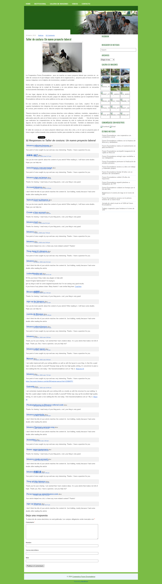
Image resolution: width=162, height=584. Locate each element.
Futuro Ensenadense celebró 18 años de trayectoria (116, 178)
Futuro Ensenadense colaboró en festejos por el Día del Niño (118, 188)
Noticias (40, 35)
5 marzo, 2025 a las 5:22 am (42, 201)
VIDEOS (75, 4)
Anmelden (31, 440)
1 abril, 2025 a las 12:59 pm (41, 428)
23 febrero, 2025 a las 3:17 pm (42, 156)
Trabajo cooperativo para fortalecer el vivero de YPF (118, 209)
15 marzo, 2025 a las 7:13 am (42, 302)
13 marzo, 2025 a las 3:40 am (42, 293)
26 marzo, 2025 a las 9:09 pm (42, 359)
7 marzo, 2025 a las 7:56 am (42, 233)
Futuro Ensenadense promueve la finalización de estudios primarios (118, 162)
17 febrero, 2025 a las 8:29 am (42, 146)
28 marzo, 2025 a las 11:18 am (42, 406)
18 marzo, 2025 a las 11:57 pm (42, 327)
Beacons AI (80, 369)
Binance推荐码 (33, 292)
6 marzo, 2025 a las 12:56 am (42, 213)
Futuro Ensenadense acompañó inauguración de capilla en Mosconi (118, 152)
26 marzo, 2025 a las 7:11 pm (42, 350)
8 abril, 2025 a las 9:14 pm (41, 460)
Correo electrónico (32, 550)
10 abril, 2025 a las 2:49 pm (41, 473)
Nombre (28, 542)
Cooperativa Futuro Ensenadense (83, 576)
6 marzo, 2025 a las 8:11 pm (42, 223)
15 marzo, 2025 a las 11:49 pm (42, 315)
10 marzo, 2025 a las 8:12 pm (42, 262)
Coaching (78, 286)
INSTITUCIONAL (40, 4)
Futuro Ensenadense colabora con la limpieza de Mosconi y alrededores (118, 141)
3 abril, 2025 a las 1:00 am (41, 440)
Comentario (30, 522)
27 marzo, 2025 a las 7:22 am (42, 375)
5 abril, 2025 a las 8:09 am (41, 450)
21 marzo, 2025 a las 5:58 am (42, 337)
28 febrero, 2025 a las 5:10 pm (42, 188)
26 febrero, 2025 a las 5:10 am (42, 178)
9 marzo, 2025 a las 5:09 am (42, 252)
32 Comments (50, 35)
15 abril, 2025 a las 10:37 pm (42, 505)
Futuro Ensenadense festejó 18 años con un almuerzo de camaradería (117, 172)
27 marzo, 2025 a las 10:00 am (42, 387)
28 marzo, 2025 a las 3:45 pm (42, 415)
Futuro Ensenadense (54, 10)
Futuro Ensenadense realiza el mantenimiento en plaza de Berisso (119, 146)
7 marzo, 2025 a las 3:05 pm (42, 242)
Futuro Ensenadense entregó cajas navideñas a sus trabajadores (118, 157)
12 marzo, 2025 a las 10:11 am (42, 274)
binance (30, 232)
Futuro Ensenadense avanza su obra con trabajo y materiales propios (118, 167)
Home (28, 4)
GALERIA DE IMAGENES (59, 4)
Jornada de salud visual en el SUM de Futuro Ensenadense (117, 204)
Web (27, 558)
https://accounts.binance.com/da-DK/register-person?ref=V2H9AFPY (49, 381)
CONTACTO (86, 4)
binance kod (32, 222)
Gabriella (31, 387)
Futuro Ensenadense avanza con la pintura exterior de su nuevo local (116, 198)
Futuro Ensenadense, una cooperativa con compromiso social (116, 136)
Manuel (30, 359)
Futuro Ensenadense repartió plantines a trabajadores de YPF (116, 183)
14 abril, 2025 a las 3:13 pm (41, 482)
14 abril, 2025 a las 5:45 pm (41, 495)
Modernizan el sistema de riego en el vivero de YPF (118, 193)
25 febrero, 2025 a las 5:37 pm (42, 169)
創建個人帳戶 (32, 155)
